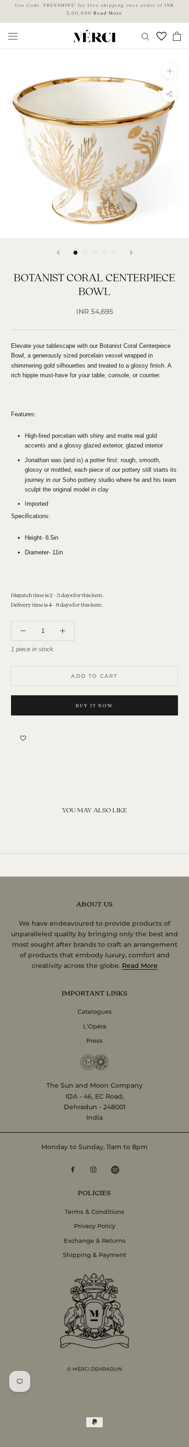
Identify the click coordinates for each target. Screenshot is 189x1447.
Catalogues (95, 1011)
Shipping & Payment (94, 1254)
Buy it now (94, 705)
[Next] (131, 253)
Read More (108, 13)
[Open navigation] (12, 36)
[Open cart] (177, 36)
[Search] (145, 36)
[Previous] (58, 253)
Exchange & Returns (95, 1240)
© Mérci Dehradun (94, 1369)
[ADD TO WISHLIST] (23, 738)
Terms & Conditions (94, 1211)
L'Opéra (94, 1026)
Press (94, 1040)
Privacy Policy (94, 1225)
